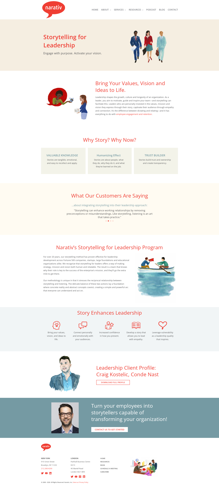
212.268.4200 (46, 468)
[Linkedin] (50, 473)
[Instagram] (80, 476)
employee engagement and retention (134, 114)
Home (102, 458)
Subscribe (104, 472)
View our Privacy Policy (80, 482)
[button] (110, 9)
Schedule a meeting (109, 468)
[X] (42, 473)
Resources (105, 462)
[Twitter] (72, 476)
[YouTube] (46, 473)
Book (102, 465)
